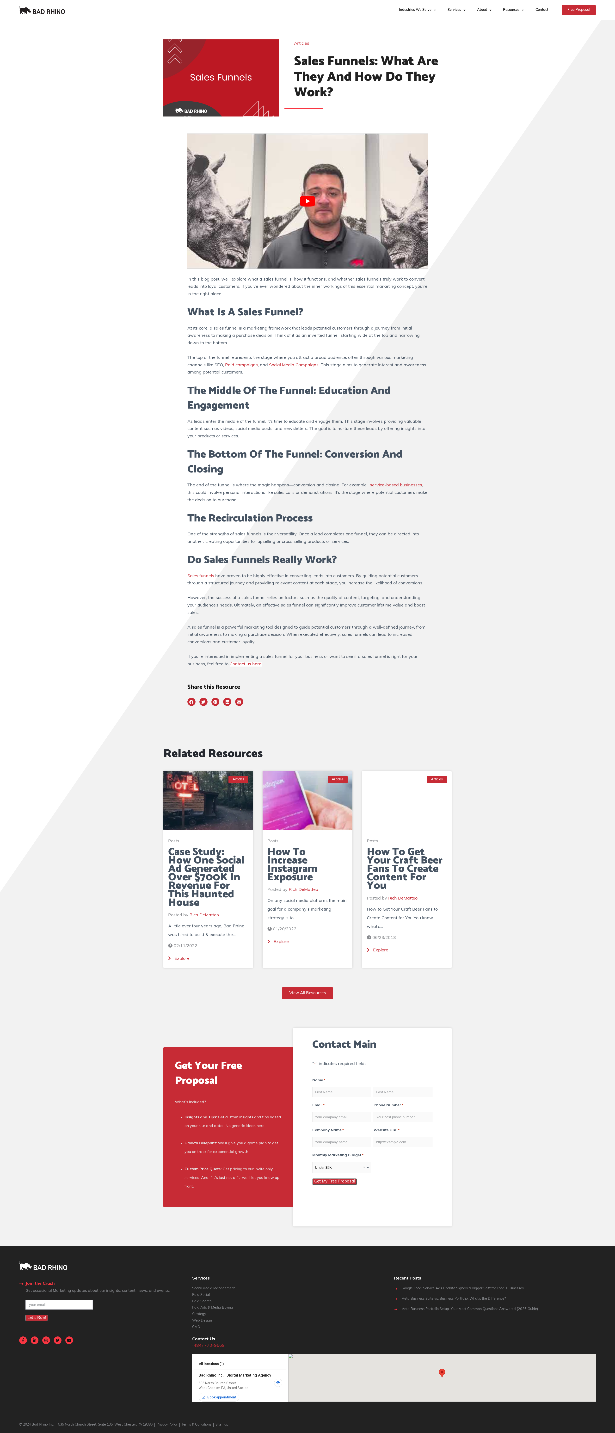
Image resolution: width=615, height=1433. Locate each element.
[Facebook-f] (23, 1340)
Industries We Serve (415, 10)
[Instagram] (46, 1340)
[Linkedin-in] (34, 1340)
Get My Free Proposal (334, 1181)
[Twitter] (58, 1340)
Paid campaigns (241, 365)
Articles (301, 44)
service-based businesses (395, 485)
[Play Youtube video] (307, 201)
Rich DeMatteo (204, 915)
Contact (541, 10)
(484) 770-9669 (208, 1346)
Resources (511, 10)
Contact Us (203, 1339)
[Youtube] (69, 1340)
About (482, 10)
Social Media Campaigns (294, 365)
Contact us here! (246, 664)
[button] (191, 702)
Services (454, 10)
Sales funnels (201, 576)
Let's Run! (36, 1318)
